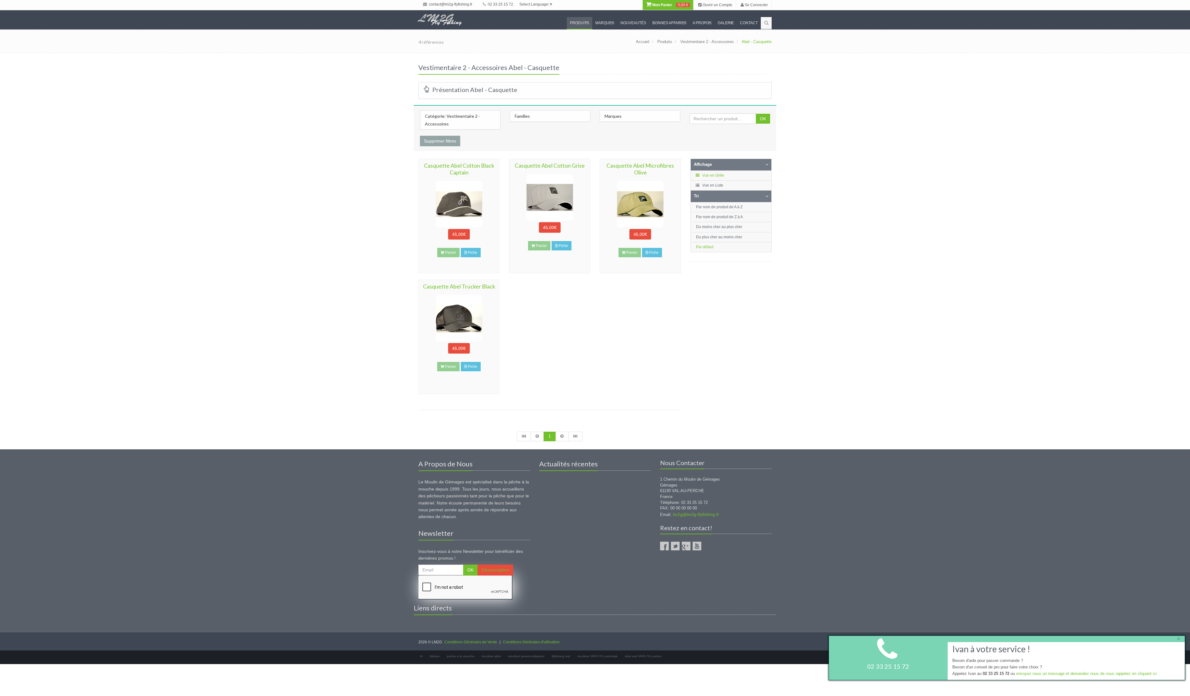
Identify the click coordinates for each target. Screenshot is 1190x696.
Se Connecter (756, 5)
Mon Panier (669, 5)
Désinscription (495, 569)
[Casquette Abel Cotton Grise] (549, 197)
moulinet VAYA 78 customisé (597, 656)
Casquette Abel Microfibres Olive (640, 169)
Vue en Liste (712, 185)
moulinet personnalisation (526, 656)
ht (421, 656)
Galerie (726, 23)
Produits (579, 23)
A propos (702, 23)
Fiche (472, 252)
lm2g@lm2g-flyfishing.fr (696, 514)
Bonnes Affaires (669, 23)
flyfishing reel (561, 656)
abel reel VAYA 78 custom (643, 656)
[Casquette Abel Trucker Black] (459, 318)
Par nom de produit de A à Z (719, 207)
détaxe (435, 656)
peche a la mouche (460, 656)
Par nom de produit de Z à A (719, 217)
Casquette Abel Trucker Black (459, 286)
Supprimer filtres (440, 141)
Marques (604, 23)
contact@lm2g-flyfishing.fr (450, 4)
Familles (522, 116)
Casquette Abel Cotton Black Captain (459, 169)
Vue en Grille (712, 175)
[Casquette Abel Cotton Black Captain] (459, 204)
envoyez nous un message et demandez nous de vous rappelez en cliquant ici (1086, 673)
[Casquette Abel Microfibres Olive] (640, 204)
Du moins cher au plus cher (719, 227)
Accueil (642, 41)
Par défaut (704, 247)
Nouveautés (633, 23)
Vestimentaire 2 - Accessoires (707, 41)
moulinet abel (491, 656)
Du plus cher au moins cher (719, 237)
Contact (749, 23)
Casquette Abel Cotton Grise (550, 165)
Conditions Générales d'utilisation (531, 642)
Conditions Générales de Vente (470, 642)
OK (763, 118)
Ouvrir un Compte (717, 5)
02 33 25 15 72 (500, 4)
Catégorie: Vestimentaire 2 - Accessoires (452, 119)
